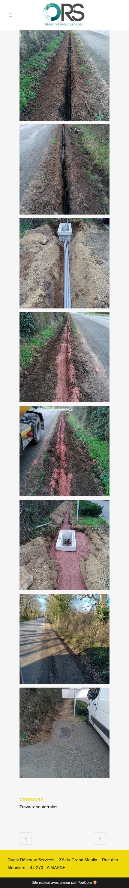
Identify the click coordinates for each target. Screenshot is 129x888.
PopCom (84, 882)
